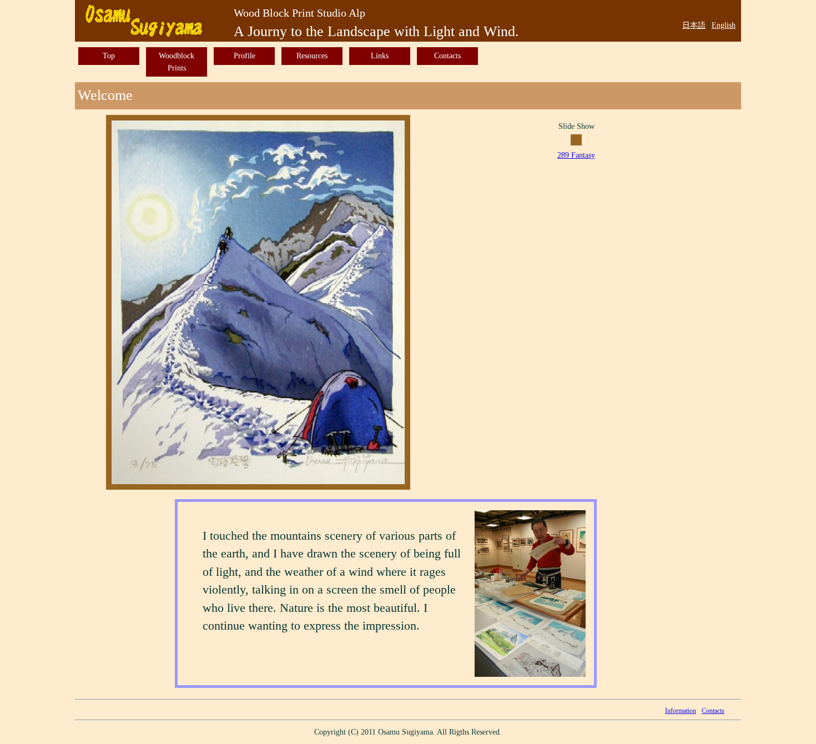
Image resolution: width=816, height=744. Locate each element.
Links (380, 55)
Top (109, 55)
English (724, 25)
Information (680, 711)
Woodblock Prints (176, 61)
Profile (244, 55)
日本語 (694, 25)
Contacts (447, 55)
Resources (312, 55)
